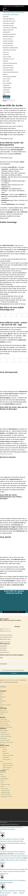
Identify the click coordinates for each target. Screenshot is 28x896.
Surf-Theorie (6, 92)
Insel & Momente (7, 83)
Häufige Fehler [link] (6, 753)
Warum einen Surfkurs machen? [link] (6, 742)
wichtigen (2, 569)
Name (1, 657)
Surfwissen (6, 85)
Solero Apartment (8, 43)
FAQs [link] (1, 698)
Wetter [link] (2, 774)
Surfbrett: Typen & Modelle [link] (8, 755)
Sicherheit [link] (5, 749)
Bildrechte (12, 821)
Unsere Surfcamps (8, 41)
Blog (4, 94)
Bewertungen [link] (2, 696)
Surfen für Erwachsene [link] (4, 725)
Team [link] (1, 694)
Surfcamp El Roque (8, 25)
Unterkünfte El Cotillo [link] (5, 790)
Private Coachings (8, 65)
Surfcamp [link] (2, 714)
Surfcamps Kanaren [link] (4, 712)
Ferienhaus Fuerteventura (10, 47)
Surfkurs (5, 61)
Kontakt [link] (1, 706)
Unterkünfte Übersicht (9, 34)
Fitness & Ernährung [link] (7, 759)
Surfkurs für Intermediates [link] (6, 736)
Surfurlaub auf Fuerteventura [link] (6, 727)
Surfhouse (6, 54)
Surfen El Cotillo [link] (6, 769)
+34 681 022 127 (8, 6)
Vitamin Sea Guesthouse (9, 50)
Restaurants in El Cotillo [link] (6, 794)
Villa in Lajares (7, 56)
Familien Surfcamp (8, 30)
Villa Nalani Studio (8, 45)
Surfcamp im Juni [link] (3, 710)
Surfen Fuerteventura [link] (7, 767)
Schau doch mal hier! (6, 454)
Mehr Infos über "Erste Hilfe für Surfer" (14, 612)
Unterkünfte (6, 32)
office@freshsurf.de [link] (7, 631)
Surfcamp (5, 16)
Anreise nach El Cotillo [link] (5, 641)
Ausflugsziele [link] (3, 776)
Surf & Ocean (6, 78)
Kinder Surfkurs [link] (4, 738)
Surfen (14, 335)
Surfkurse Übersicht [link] (4, 730)
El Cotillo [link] (2, 786)
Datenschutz (6, 821)
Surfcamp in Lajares (8, 23)
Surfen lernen (7, 87)
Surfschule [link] (2, 744)
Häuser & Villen (6, 52)
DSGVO (1, 821)
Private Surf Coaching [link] (5, 740)
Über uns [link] (2, 692)
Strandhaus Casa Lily (9, 59)
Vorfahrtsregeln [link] (6, 757)
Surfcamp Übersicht (8, 18)
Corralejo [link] (2, 780)
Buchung (6, 96)
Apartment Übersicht (9, 36)
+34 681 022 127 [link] (6, 628)
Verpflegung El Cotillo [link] (5, 792)
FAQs (4, 8)
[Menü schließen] (0, 831)
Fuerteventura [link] (3, 772)
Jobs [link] (1, 702)
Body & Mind (6, 81)
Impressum (22, 821)
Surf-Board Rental (8, 70)
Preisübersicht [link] (3, 700)
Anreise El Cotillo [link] (4, 788)
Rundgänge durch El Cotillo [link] (6, 796)
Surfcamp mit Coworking (10, 27)
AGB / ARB (17, 821)
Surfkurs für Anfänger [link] (5, 734)
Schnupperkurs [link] (4, 732)
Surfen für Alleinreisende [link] (5, 721)
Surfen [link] (1, 761)
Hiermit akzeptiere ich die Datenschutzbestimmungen (13, 670)
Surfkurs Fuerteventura (10, 63)
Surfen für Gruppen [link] (4, 723)
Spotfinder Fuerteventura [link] (8, 765)
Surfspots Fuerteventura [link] (8, 763)
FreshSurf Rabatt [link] (3, 719)
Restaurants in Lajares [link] (5, 784)
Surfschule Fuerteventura (10, 72)
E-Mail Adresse (3, 663)
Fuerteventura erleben (9, 76)
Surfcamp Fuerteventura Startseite (12, 680)
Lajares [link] (2, 782)
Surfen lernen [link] (3, 747)
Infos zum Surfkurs (8, 67)
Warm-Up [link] (5, 751)
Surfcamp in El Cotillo (9, 21)
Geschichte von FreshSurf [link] (5, 704)
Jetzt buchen (3, 895)
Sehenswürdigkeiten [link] (5, 778)
